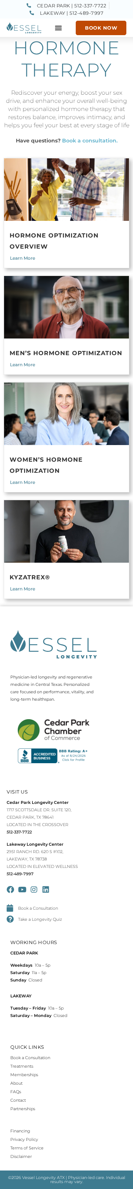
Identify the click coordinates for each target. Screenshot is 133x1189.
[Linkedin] (46, 889)
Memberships (24, 1074)
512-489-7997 (20, 873)
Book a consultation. (89, 140)
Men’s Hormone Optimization (66, 353)
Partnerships (22, 1108)
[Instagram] (34, 889)
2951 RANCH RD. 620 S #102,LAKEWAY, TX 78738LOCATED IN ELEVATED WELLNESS (42, 859)
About (16, 1083)
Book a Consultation (30, 1057)
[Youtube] (22, 889)
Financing (20, 1131)
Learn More (22, 258)
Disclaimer (21, 1156)
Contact (18, 1100)
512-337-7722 (19, 832)
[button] (58, 27)
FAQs (15, 1091)
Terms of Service (27, 1148)
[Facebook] (10, 889)
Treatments (21, 1066)
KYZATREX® (30, 577)
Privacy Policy (24, 1139)
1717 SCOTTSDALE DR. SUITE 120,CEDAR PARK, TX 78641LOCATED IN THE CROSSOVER (39, 817)
